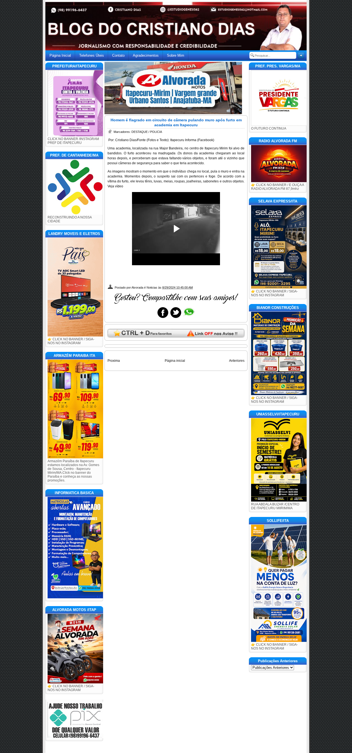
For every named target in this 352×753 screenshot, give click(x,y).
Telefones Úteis (91, 55)
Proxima (114, 361)
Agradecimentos (146, 55)
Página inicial (175, 361)
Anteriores (236, 361)
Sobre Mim (175, 55)
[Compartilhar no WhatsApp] (189, 317)
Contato (118, 55)
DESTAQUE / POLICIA (146, 131)
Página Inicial (60, 55)
